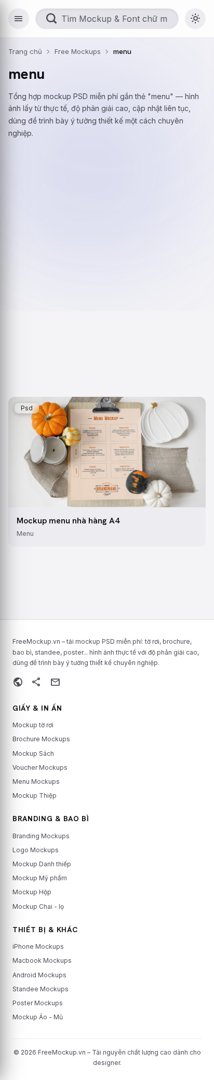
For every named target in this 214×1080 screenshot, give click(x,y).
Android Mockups (39, 975)
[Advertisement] (107, 259)
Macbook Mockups (42, 960)
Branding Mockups (41, 836)
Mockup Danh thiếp (41, 864)
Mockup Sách (33, 753)
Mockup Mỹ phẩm (39, 878)
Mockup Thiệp (34, 795)
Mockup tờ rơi (33, 725)
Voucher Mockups (40, 767)
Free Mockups (78, 51)
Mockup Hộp (31, 892)
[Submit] (52, 19)
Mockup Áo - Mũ (37, 1017)
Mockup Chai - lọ (38, 906)
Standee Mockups (40, 989)
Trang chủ (25, 51)
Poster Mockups (37, 1003)
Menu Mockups (36, 781)
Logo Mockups (35, 850)
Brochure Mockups (41, 739)
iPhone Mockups (38, 946)
